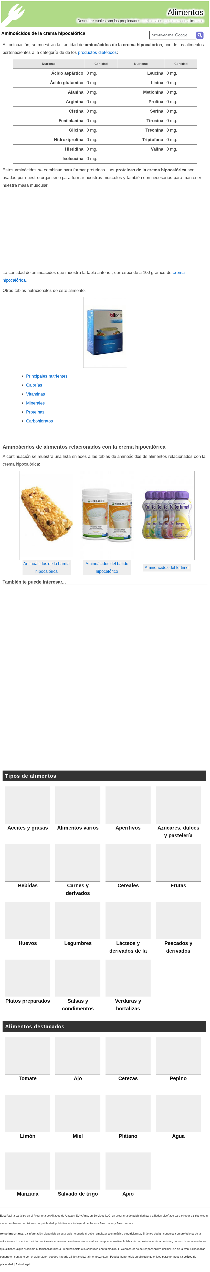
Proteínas (35, 412)
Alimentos (185, 12)
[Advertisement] (105, 228)
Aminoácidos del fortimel (167, 567)
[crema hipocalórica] (105, 332)
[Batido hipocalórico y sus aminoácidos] (107, 515)
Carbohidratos (39, 421)
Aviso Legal (23, 1264)
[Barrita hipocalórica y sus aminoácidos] (46, 515)
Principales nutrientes (47, 376)
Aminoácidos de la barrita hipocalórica (46, 567)
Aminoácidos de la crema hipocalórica (43, 33)
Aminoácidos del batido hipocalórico (107, 567)
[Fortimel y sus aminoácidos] (167, 515)
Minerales (35, 403)
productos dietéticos (97, 52)
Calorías (34, 385)
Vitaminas (35, 394)
